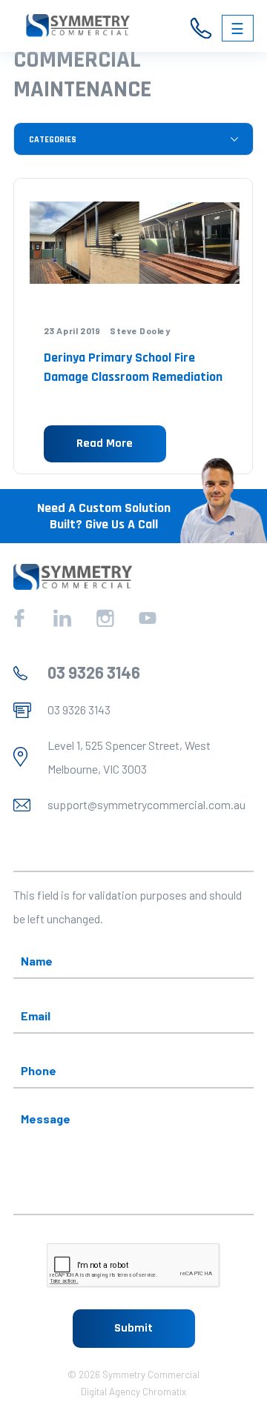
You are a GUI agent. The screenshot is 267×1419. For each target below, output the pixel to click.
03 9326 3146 (93, 672)
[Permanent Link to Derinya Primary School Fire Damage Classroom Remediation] (133, 244)
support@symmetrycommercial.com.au (146, 804)
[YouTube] (148, 618)
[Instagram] (105, 618)
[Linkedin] (62, 618)
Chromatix (164, 1392)
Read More (105, 443)
